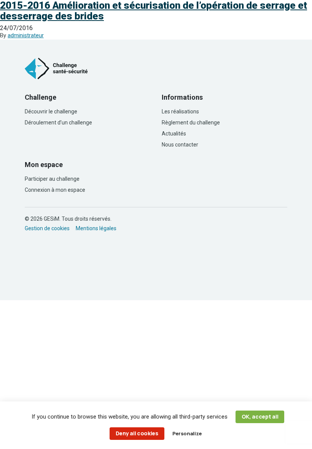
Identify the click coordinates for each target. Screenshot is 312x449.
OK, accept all (260, 416)
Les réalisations (180, 111)
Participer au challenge (52, 179)
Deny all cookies (137, 433)
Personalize (186, 433)
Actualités (174, 134)
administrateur (26, 35)
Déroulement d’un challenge (58, 122)
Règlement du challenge (191, 122)
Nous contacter (180, 145)
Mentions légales (96, 228)
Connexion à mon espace (55, 190)
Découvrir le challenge (51, 111)
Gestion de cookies (47, 228)
